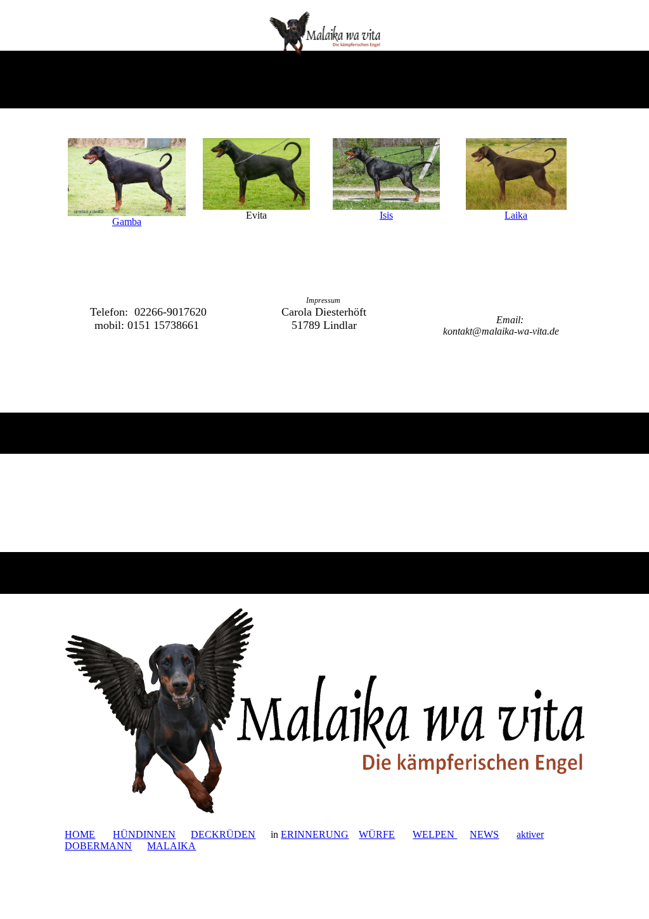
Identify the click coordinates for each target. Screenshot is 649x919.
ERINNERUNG (315, 834)
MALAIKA (171, 845)
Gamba (126, 221)
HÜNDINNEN (144, 834)
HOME (80, 834)
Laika (515, 215)
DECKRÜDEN (223, 834)
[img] (324, 33)
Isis (386, 215)
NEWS (484, 834)
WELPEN (435, 834)
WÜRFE (377, 834)
